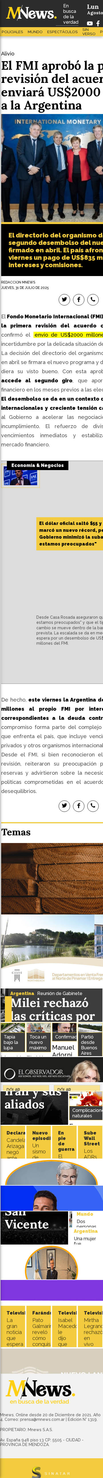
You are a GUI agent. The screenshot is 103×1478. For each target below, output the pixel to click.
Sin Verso (89, 31)
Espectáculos (62, 32)
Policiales (12, 32)
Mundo (35, 32)
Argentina (22, 993)
